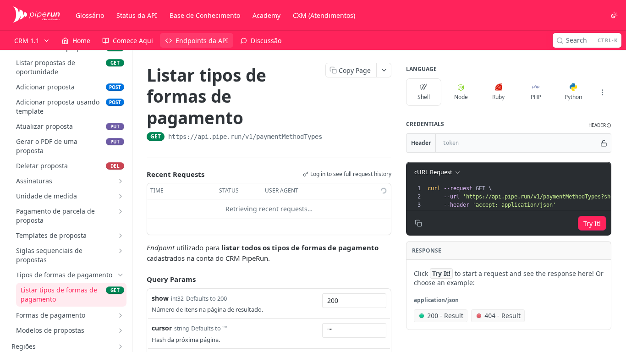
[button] (599, 125)
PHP (536, 97)
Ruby (498, 97)
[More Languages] (602, 92)
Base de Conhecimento (205, 15)
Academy (266, 15)
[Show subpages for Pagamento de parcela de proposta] (120, 211)
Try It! (592, 223)
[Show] (604, 143)
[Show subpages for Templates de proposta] (120, 235)
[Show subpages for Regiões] (120, 346)
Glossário (90, 15)
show (160, 298)
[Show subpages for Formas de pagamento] (120, 315)
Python (573, 97)
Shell (423, 97)
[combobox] (354, 300)
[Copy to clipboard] (331, 137)
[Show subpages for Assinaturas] (120, 181)
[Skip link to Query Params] (140, 279)
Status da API (136, 15)
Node (461, 97)
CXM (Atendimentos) (324, 15)
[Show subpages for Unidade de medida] (120, 196)
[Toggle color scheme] (614, 15)
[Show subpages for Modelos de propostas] (120, 330)
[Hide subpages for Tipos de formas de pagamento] (120, 275)
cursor (162, 328)
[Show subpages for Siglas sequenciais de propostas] (120, 250)
